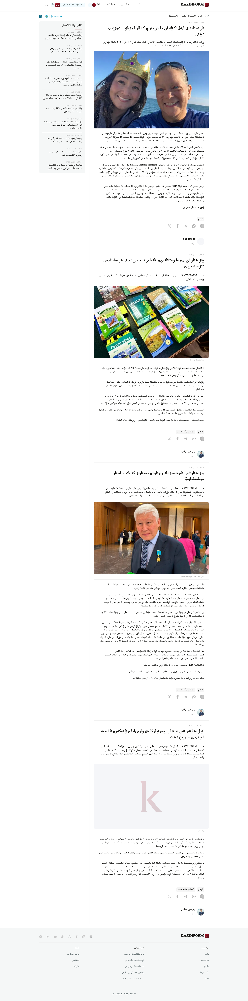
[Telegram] (185, 226)
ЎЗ (53, 5)
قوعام (200, 219)
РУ (73, 5)
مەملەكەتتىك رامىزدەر (134, 974)
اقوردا (200, 16)
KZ (82, 5)
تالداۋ (98, 5)
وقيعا (184, 16)
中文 (63, 5)
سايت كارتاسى (73, 961)
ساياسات (205, 968)
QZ (77, 5)
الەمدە (206, 986)
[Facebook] (177, 226)
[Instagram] (202, 226)
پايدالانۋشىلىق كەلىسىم (134, 961)
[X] (169, 226)
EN (68, 5)
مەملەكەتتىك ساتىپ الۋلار (133, 986)
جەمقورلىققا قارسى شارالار (133, 980)
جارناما (76, 974)
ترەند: (206, 16)
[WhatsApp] (194, 226)
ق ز (57, 5)
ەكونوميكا (204, 980)
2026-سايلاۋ (174, 16)
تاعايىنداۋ (192, 16)
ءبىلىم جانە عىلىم (186, 432)
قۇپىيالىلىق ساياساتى (134, 968)
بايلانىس (76, 968)
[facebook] (76, 944)
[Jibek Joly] (56, 16)
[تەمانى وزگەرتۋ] (92, 5)
